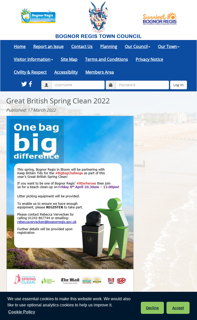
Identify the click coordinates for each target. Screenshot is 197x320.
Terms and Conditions (106, 59)
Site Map (69, 59)
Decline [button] (152, 307)
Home (20, 46)
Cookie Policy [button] (21, 312)
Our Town (167, 46)
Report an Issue (48, 46)
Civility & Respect (30, 72)
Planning (108, 46)
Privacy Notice (149, 59)
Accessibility (66, 72)
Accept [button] (178, 307)
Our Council (136, 46)
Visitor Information (32, 59)
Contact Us (82, 46)
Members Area (99, 72)
